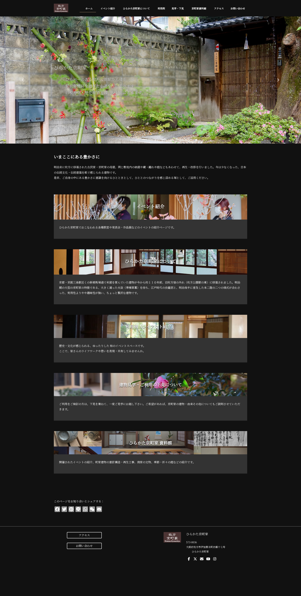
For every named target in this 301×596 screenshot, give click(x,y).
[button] (22, 80)
